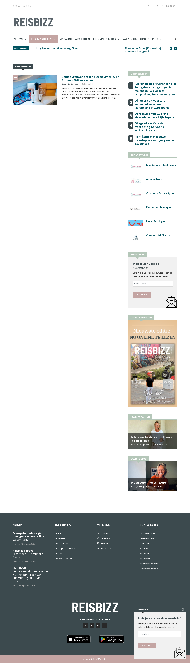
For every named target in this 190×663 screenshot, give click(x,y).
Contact (58, 533)
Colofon (59, 553)
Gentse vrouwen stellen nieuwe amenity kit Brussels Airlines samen (91, 78)
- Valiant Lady (29, 536)
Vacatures (130, 39)
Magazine (66, 39)
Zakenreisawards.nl (149, 563)
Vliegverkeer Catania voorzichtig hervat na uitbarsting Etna (149, 127)
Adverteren (82, 39)
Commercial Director (158, 235)
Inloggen (170, 5)
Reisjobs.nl (145, 558)
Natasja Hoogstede (140, 444)
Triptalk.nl (144, 543)
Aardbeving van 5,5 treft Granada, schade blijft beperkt (155, 115)
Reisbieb (144, 39)
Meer (155, 39)
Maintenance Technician (161, 165)
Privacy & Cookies (63, 558)
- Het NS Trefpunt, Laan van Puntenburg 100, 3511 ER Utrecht (31, 574)
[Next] (175, 48)
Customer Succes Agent (160, 193)
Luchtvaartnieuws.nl (149, 533)
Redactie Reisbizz (70, 84)
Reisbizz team (61, 543)
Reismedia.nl (146, 548)
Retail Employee (156, 221)
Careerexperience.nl (149, 568)
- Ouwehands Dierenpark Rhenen (28, 554)
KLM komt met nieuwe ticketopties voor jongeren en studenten (155, 140)
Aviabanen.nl (146, 553)
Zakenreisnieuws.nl (149, 538)
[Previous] (171, 48)
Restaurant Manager (158, 207)
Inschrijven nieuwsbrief (66, 548)
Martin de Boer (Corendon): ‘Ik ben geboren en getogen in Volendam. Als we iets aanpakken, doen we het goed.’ (97, 49)
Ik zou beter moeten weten (149, 482)
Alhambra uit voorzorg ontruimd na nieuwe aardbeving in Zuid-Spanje (152, 104)
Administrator (154, 179)
